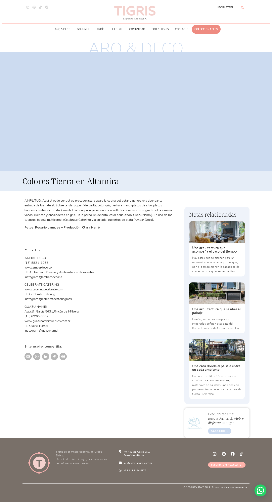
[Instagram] (27, 7)
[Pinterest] (34, 7)
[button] (260, 490)
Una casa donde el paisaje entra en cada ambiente (216, 367)
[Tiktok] (40, 7)
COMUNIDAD (137, 29)
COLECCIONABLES (206, 29)
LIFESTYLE (117, 29)
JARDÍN (100, 29)
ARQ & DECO (62, 29)
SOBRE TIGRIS (160, 29)
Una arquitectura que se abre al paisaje (216, 311)
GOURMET (83, 29)
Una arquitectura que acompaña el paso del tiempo (214, 249)
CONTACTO (182, 29)
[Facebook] (47, 7)
